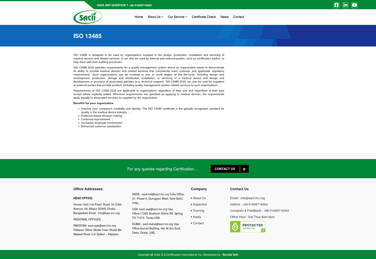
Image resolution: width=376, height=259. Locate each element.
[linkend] (345, 5)
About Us (154, 16)
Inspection (199, 204)
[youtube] (354, 5)
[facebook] (336, 5)
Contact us (225, 168)
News (225, 16)
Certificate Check (204, 16)
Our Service (176, 16)
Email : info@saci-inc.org (247, 198)
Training (198, 210)
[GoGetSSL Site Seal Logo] (266, 226)
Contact (238, 16)
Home (139, 16)
